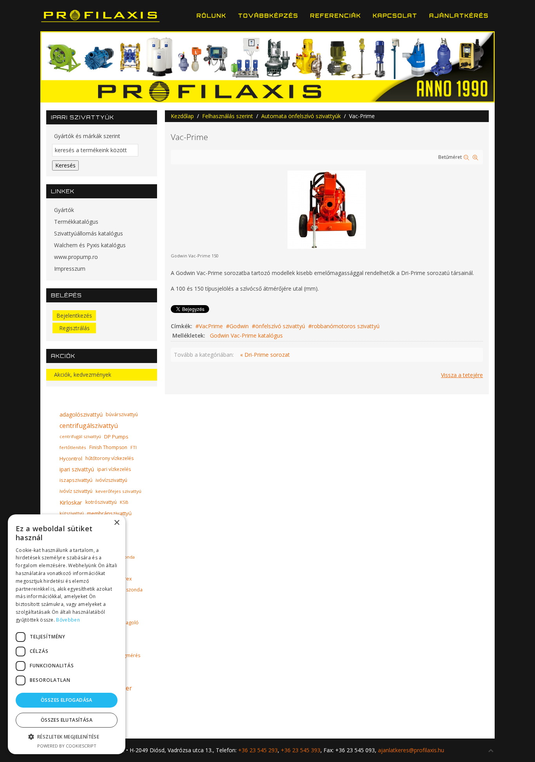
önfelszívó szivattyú (280, 326)
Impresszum (69, 268)
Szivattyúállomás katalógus (88, 233)
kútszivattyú (72, 513)
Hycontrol (71, 458)
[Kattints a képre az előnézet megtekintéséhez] (326, 208)
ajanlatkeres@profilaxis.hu (411, 750)
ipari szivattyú (77, 469)
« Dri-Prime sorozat (265, 354)
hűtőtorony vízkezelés (109, 458)
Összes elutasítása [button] (66, 720)
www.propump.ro (76, 257)
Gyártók (64, 210)
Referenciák (335, 16)
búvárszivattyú (122, 414)
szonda (134, 589)
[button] (66, 737)
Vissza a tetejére (462, 375)
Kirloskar (71, 502)
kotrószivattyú (101, 502)
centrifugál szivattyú (80, 436)
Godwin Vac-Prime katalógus (246, 335)
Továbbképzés (268, 16)
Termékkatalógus (76, 221)
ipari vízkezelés (114, 469)
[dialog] (66, 634)
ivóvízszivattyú (111, 480)
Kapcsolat (395, 16)
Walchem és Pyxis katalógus (90, 245)
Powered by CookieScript (66, 746)
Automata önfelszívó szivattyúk (301, 116)
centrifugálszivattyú (89, 425)
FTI (133, 447)
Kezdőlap (182, 116)
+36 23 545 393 (300, 750)
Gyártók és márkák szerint (87, 136)
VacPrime (211, 326)
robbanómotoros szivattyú (346, 326)
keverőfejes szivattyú (118, 491)
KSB (124, 502)
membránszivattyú (109, 513)
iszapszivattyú (76, 480)
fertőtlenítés (73, 447)
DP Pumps (116, 436)
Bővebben (68, 619)
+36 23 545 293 (258, 750)
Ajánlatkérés (459, 16)
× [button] (116, 523)
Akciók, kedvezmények (82, 374)
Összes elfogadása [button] (66, 700)
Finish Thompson (108, 447)
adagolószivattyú (81, 414)
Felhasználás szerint (227, 116)
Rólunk (211, 16)
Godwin (239, 326)
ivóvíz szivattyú (76, 491)
